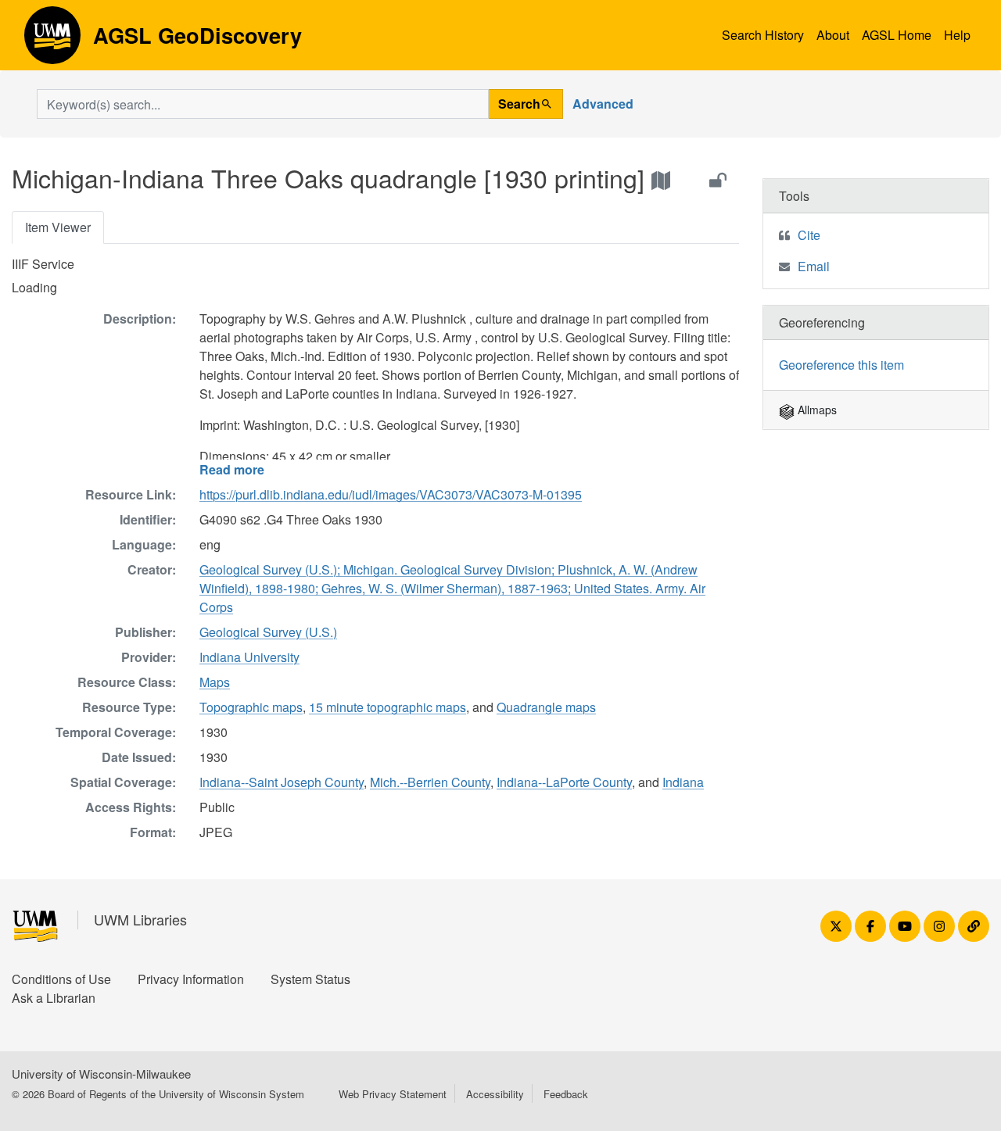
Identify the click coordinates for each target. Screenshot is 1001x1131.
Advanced (602, 104)
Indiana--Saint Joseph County (281, 782)
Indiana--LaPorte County (564, 782)
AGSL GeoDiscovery (52, 40)
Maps (214, 682)
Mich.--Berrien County (430, 782)
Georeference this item (841, 365)
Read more (231, 469)
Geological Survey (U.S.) (268, 632)
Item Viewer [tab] (58, 227)
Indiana (683, 782)
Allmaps (816, 409)
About (832, 35)
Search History (763, 35)
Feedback (566, 1093)
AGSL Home (896, 35)
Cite (809, 235)
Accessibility (495, 1093)
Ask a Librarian (53, 998)
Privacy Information (191, 979)
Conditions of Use (61, 979)
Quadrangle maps (546, 707)
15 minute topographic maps (387, 707)
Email (814, 266)
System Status (310, 979)
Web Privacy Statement (393, 1093)
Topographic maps (251, 707)
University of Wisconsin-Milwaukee (101, 1073)
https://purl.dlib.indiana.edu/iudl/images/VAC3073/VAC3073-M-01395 (390, 494)
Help (957, 35)
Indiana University (249, 657)
